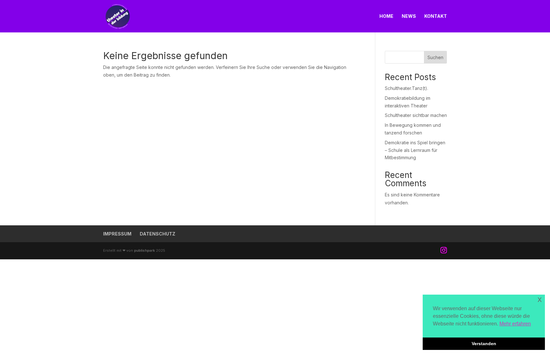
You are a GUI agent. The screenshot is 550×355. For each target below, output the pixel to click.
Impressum (117, 233)
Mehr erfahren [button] (515, 323)
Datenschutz (157, 233)
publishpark (144, 250)
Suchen (435, 57)
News (409, 16)
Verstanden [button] (484, 343)
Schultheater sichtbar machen (416, 115)
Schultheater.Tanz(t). (406, 88)
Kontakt (435, 16)
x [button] (540, 299)
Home (386, 16)
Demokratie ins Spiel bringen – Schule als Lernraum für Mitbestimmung (415, 150)
